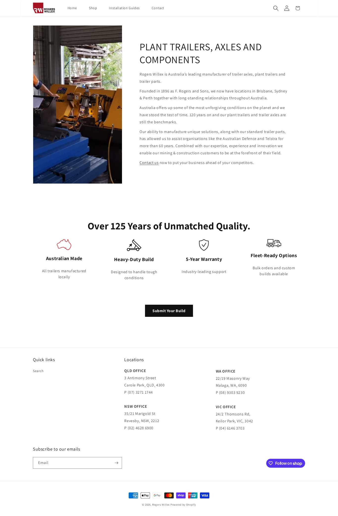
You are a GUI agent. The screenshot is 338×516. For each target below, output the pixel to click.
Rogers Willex (161, 504)
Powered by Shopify (183, 504)
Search (38, 371)
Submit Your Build (169, 310)
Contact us (149, 162)
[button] (275, 8)
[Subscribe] (116, 463)
